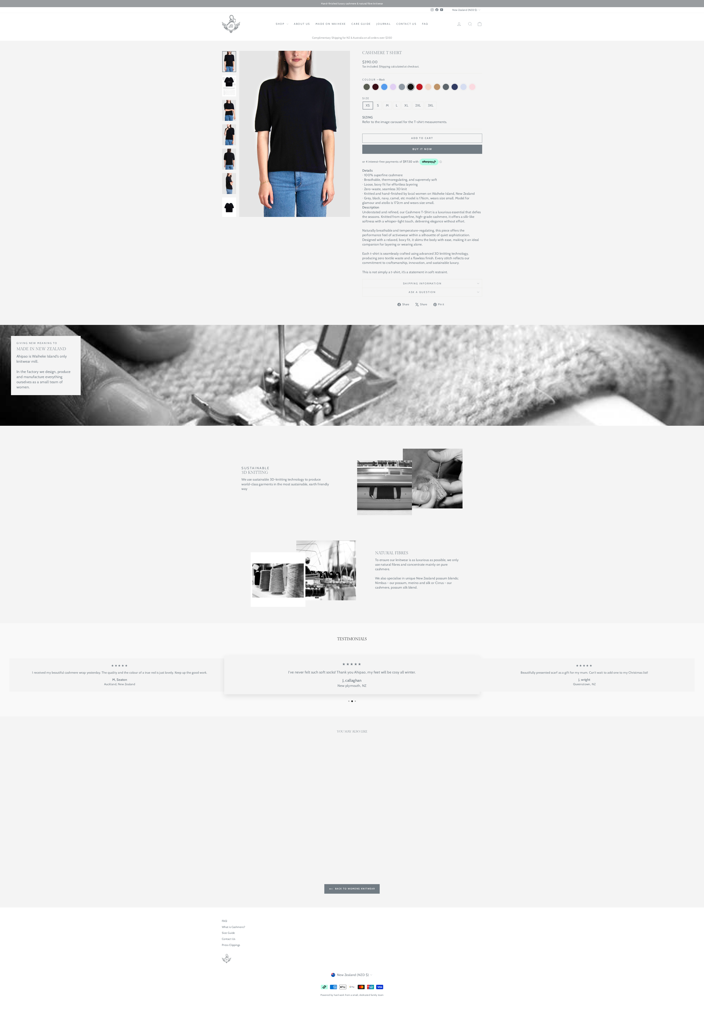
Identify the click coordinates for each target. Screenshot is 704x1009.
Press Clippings (231, 945)
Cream (428, 87)
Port (375, 87)
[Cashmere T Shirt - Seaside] (235, 849)
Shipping (384, 66)
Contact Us (228, 939)
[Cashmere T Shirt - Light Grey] (245, 849)
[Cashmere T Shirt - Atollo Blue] (280, 849)
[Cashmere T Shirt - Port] (230, 849)
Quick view (253, 831)
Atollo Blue (463, 87)
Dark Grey (446, 87)
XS (368, 105)
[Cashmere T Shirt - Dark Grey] (270, 849)
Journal (383, 23)
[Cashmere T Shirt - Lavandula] (240, 849)
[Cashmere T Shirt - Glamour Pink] (253, 853)
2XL (418, 105)
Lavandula (393, 87)
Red (419, 87)
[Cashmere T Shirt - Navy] (275, 849)
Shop (281, 23)
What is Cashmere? (233, 927)
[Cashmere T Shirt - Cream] (260, 849)
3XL (431, 105)
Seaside (384, 87)
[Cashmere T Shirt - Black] (250, 849)
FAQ (425, 23)
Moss (366, 87)
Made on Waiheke (331, 23)
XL (406, 105)
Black (410, 87)
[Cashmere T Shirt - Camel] (265, 849)
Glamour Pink (472, 87)
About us (302, 23)
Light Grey (402, 87)
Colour (373, 79)
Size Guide (228, 933)
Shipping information (422, 283)
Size (365, 98)
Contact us (406, 23)
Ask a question (422, 292)
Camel (437, 87)
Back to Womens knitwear (354, 888)
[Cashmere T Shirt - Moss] (225, 849)
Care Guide (361, 23)
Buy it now (422, 149)
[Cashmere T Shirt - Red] (255, 849)
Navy (454, 87)
